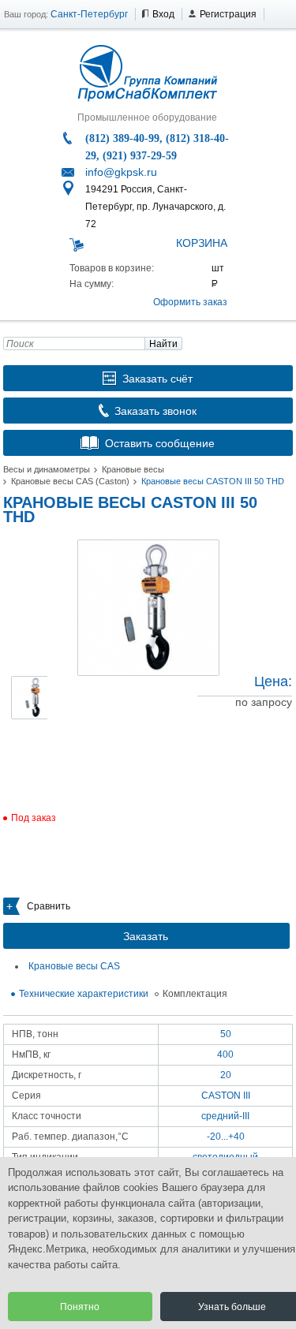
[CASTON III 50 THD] (148, 607)
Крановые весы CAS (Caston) (70, 481)
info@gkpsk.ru (121, 172)
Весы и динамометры (46, 469)
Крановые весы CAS (74, 966)
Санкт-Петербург (89, 14)
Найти (163, 343)
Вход (163, 14)
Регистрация (228, 14)
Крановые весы (133, 469)
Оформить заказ (190, 302)
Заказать (145, 936)
